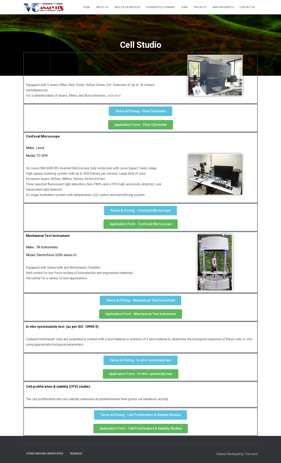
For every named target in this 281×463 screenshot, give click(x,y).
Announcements (222, 7)
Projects (200, 7)
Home (86, 7)
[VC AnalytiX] (43, 7)
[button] (140, 111)
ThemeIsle (251, 454)
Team (184, 7)
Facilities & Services (127, 7)
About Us (102, 7)
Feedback (76, 453)
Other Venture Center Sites (44, 453)
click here (114, 95)
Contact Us (247, 7)
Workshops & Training (160, 7)
